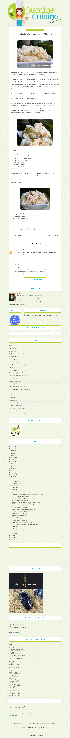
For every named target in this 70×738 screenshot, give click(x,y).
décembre (16, 478)
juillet (14, 487)
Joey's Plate (12, 660)
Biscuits (11, 348)
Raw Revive (12, 675)
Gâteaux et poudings (15, 386)
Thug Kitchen (13, 692)
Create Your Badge (13, 715)
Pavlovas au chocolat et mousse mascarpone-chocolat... (29, 494)
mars (14, 530)
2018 (12, 461)
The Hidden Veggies (15, 684)
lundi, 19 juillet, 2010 (20, 273)
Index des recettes (14, 392)
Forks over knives (14, 653)
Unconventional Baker (16, 693)
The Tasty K (12, 687)
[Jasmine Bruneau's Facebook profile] (20, 714)
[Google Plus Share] (35, 229)
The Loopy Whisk (14, 686)
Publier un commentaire (35, 279)
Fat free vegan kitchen (16, 649)
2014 (12, 468)
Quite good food (14, 672)
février (15, 532)
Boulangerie (12, 356)
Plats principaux (14, 400)
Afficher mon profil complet (17, 304)
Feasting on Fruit (14, 650)
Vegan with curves (14, 695)
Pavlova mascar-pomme (19, 513)
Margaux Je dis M (20, 250)
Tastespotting (13, 680)
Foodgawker (13, 652)
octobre (15, 481)
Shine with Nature (14, 676)
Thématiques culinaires (16, 414)
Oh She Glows (13, 669)
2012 (12, 472)
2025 (12, 448)
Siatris (49, 727)
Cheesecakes (13, 362)
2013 (12, 470)
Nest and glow (13, 666)
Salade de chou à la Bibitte (20, 507)
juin (14, 489)
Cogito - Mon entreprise (16, 707)
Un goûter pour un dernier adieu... (22, 522)
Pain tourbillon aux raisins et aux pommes (25, 509)
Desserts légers (14, 381)
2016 (12, 465)
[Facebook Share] (28, 229)
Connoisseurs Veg (14, 646)
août (14, 485)
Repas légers (13, 403)
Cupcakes (12, 367)
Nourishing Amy (14, 667)
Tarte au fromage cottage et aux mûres (24, 493)
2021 (12, 456)
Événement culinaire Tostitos (21, 506)
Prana (10, 630)
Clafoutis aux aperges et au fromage (23, 504)
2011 (12, 474)
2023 (12, 452)
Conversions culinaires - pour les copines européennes (26, 706)
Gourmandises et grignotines (18, 389)
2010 (12, 476)
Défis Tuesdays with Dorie (17, 375)
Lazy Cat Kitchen (14, 663)
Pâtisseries (12, 397)
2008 (12, 537)
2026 (12, 446)
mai (14, 526)
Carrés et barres (14, 359)
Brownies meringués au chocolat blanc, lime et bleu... (28, 524)
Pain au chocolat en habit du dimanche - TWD (26, 502)
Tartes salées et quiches (16, 408)
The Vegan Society (14, 689)
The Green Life (13, 683)
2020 (12, 457)
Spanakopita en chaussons (20, 517)
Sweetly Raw (13, 678)
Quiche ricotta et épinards (20, 511)
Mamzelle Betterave (15, 629)
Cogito (35, 727)
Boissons (11, 351)
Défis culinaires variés (15, 370)
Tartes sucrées (13, 411)
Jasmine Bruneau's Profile (15, 712)
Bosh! (10, 644)
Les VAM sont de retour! (19, 491)
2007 (12, 539)
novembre (16, 480)
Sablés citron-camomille (19, 520)
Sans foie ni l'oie (14, 632)
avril (14, 528)
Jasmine (21, 294)
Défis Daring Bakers (15, 373)
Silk (10, 633)
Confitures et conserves (16, 365)
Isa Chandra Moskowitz (16, 658)
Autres (11, 345)
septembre (16, 483)
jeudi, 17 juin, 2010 (19, 254)
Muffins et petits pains (16, 395)
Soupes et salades (35, 30)
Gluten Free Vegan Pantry (17, 655)
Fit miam (11, 623)
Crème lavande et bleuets (20, 500)
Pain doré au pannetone (19, 515)
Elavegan (11, 647)
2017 (12, 463)
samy (16, 261)
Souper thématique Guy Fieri (21, 498)
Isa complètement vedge (16, 624)
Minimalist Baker (14, 664)
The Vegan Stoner (14, 690)
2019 (12, 459)
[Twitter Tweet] (21, 229)
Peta (10, 670)
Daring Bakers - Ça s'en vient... (21, 496)
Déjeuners (12, 378)
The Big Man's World (15, 681)
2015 (12, 467)
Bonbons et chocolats (15, 354)
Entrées (11, 384)
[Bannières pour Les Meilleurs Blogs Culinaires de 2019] (41, 315)
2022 (12, 454)
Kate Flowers (13, 661)
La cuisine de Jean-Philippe (17, 627)
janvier (15, 533)
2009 (12, 535)
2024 (12, 450)
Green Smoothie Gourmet (17, 657)
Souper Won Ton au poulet (20, 519)
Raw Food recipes (14, 673)
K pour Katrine (13, 626)
